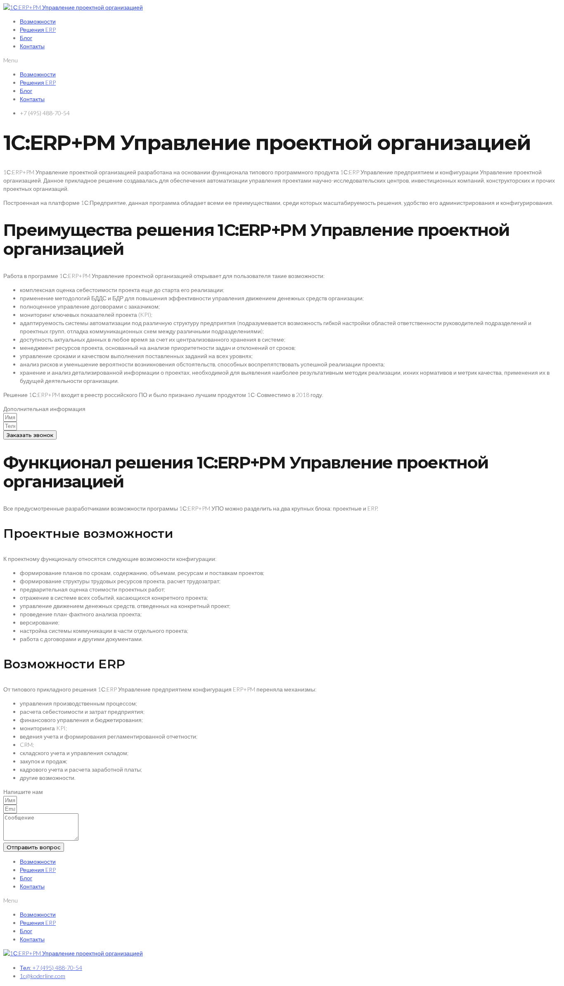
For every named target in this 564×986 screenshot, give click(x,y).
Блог (26, 37)
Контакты (32, 46)
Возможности (38, 21)
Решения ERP (38, 29)
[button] (282, 60)
